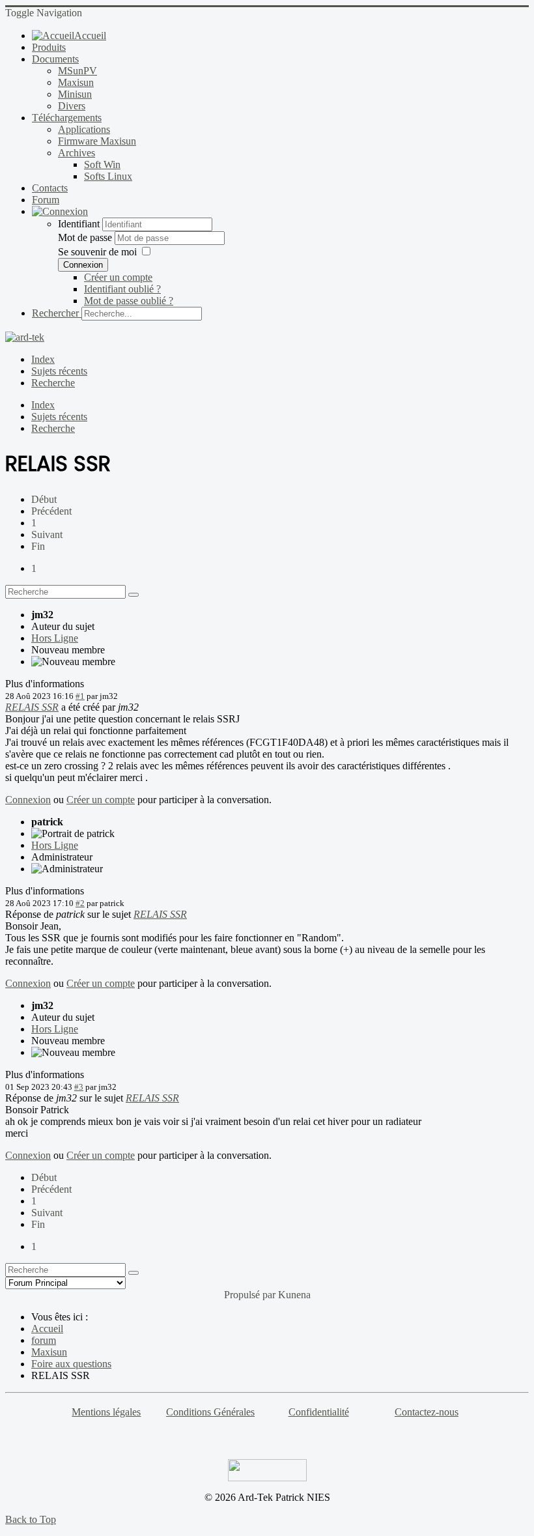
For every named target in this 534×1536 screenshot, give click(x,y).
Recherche (53, 382)
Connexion (83, 265)
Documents (55, 58)
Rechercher (55, 313)
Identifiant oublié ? (122, 288)
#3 (78, 1087)
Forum (45, 199)
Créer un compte (118, 277)
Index (43, 359)
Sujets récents (59, 371)
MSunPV (77, 70)
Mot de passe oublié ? (128, 300)
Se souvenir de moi (97, 251)
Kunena (294, 1294)
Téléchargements (67, 117)
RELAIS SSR (32, 707)
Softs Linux (108, 176)
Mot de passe (86, 237)
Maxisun (76, 82)
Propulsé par (251, 1294)
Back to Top (30, 1519)
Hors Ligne (54, 638)
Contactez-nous (426, 1411)
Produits (49, 47)
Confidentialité (318, 1411)
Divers (71, 105)
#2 (80, 903)
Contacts (50, 187)
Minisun (75, 94)
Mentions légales (106, 1411)
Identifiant (79, 223)
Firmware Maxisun (97, 141)
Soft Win (102, 164)
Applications (84, 129)
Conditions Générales (210, 1411)
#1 (80, 696)
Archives (76, 152)
